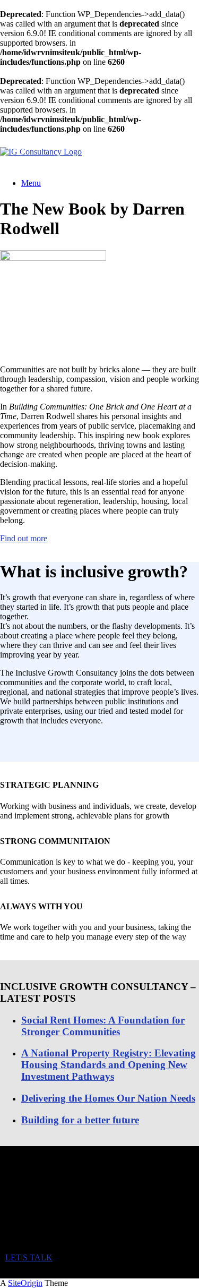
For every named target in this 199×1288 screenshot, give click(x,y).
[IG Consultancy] (41, 151)
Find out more (23, 538)
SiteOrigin (25, 1282)
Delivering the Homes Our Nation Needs (108, 1098)
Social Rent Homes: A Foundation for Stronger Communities (103, 1025)
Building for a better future (80, 1119)
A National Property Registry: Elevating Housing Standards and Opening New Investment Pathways (108, 1064)
